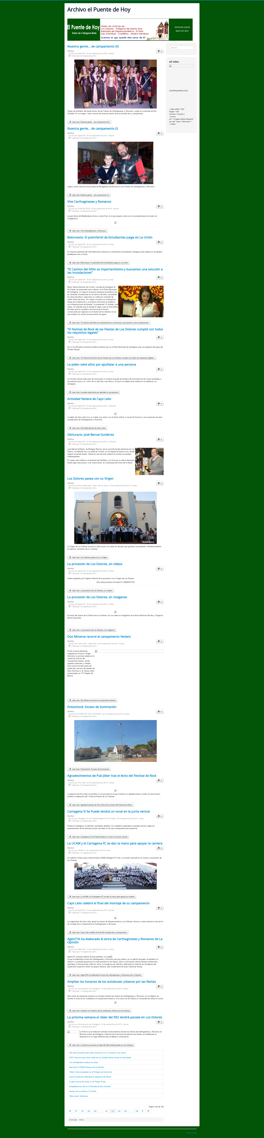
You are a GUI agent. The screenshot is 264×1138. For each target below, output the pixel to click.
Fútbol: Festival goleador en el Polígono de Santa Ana (90, 1072)
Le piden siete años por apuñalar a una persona (101, 364)
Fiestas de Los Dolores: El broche (82, 1091)
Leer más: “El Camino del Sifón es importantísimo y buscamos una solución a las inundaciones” (110, 322)
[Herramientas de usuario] (160, 51)
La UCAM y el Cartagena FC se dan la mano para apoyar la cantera (115, 843)
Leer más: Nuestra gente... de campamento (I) (90, 195)
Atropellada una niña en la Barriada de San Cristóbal (90, 1086)
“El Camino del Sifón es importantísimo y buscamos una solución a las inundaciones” (115, 270)
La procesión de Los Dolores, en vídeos (94, 564)
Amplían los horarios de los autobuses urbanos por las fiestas (111, 981)
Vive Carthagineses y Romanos (89, 201)
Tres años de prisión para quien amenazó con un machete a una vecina (97, 1052)
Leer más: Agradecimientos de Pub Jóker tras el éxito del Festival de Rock (102, 804)
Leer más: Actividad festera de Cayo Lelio (88, 428)
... (100, 1111)
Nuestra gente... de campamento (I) (92, 128)
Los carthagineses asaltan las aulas (83, 1062)
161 (106, 1111)
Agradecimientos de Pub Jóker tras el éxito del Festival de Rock (111, 775)
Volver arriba (192, 1132)
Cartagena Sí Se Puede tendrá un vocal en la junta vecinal (108, 811)
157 (82, 1111)
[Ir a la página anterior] (76, 1111)
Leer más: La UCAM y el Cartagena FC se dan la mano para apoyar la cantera (103, 896)
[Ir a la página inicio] (70, 1111)
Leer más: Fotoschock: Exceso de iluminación (90, 769)
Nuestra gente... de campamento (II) (93, 46)
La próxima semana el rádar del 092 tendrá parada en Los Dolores (114, 1017)
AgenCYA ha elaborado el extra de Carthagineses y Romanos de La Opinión (115, 940)
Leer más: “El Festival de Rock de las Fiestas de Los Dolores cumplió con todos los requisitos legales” (113, 357)
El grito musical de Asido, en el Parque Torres (87, 1081)
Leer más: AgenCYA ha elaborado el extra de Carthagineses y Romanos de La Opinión (106, 975)
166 (136, 1111)
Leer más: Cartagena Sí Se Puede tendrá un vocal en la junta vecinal (99, 836)
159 (95, 1111)
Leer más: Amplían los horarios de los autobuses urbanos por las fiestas (101, 1010)
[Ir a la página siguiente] (143, 1111)
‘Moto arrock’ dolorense (78, 1096)
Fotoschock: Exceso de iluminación (91, 707)
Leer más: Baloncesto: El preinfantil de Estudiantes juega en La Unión (100, 262)
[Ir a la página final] (149, 1111)
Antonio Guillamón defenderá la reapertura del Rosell (90, 1076)
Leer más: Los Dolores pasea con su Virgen (89, 557)
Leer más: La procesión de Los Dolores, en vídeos (92, 590)
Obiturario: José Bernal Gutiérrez (90, 434)
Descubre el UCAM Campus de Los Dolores (86, 1067)
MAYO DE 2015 (182, 31)
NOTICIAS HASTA (182, 27)
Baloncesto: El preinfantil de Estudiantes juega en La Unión (109, 237)
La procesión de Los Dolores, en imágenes (97, 597)
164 (125, 1111)
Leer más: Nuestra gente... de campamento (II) (90, 122)
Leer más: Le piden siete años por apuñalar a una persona (95, 392)
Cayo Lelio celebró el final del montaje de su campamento (108, 903)
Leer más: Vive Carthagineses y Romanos (89, 230)
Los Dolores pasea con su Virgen (90, 478)
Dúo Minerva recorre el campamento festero (99, 636)
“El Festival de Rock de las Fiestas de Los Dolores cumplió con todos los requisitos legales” (115, 330)
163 (119, 1111)
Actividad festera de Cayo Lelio (89, 399)
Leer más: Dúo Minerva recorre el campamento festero (94, 700)
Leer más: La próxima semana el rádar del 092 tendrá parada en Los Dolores (102, 1045)
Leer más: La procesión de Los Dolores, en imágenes (93, 630)
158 (88, 1111)
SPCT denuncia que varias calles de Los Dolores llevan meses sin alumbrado (100, 1057)
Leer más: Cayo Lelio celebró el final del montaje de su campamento (99, 932)
